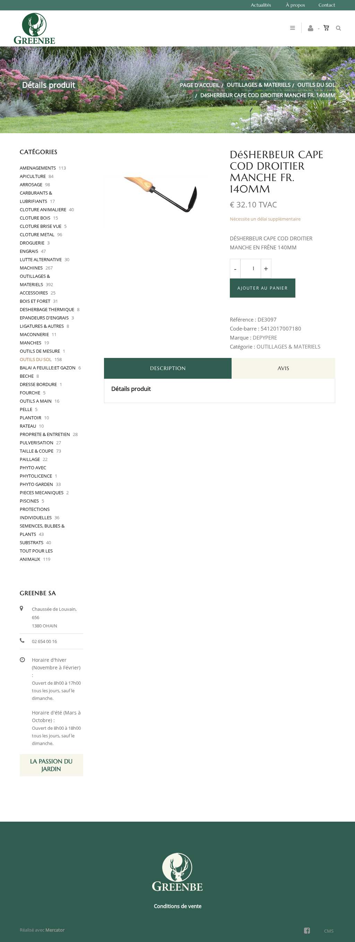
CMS (329, 931)
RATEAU (28, 426)
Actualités (261, 5)
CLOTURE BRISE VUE (40, 226)
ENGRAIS (29, 251)
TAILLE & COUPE (36, 451)
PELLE (26, 409)
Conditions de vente (177, 905)
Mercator (54, 930)
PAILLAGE (30, 459)
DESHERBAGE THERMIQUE (47, 309)
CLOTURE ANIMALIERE (43, 209)
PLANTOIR (30, 417)
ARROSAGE (31, 184)
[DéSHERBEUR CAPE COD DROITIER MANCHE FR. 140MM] (156, 153)
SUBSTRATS (31, 542)
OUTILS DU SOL (316, 84)
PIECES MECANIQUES (41, 492)
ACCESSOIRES (34, 293)
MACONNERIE (34, 334)
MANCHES (30, 343)
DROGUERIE (32, 243)
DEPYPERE (265, 337)
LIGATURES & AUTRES (42, 326)
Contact (327, 5)
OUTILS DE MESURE (40, 351)
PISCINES (29, 501)
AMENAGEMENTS (38, 168)
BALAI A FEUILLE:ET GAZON (48, 368)
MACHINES (31, 268)
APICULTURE (33, 176)
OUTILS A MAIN (36, 401)
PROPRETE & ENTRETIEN (45, 434)
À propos (295, 5)
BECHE (27, 376)
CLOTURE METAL (37, 234)
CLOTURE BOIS (35, 218)
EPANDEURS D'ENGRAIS (44, 318)
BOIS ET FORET (35, 301)
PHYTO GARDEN (36, 484)
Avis (283, 368)
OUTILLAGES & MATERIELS (259, 84)
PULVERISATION (36, 442)
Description (168, 368)
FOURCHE (30, 392)
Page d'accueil (200, 85)
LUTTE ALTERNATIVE (41, 259)
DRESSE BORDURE (38, 384)
